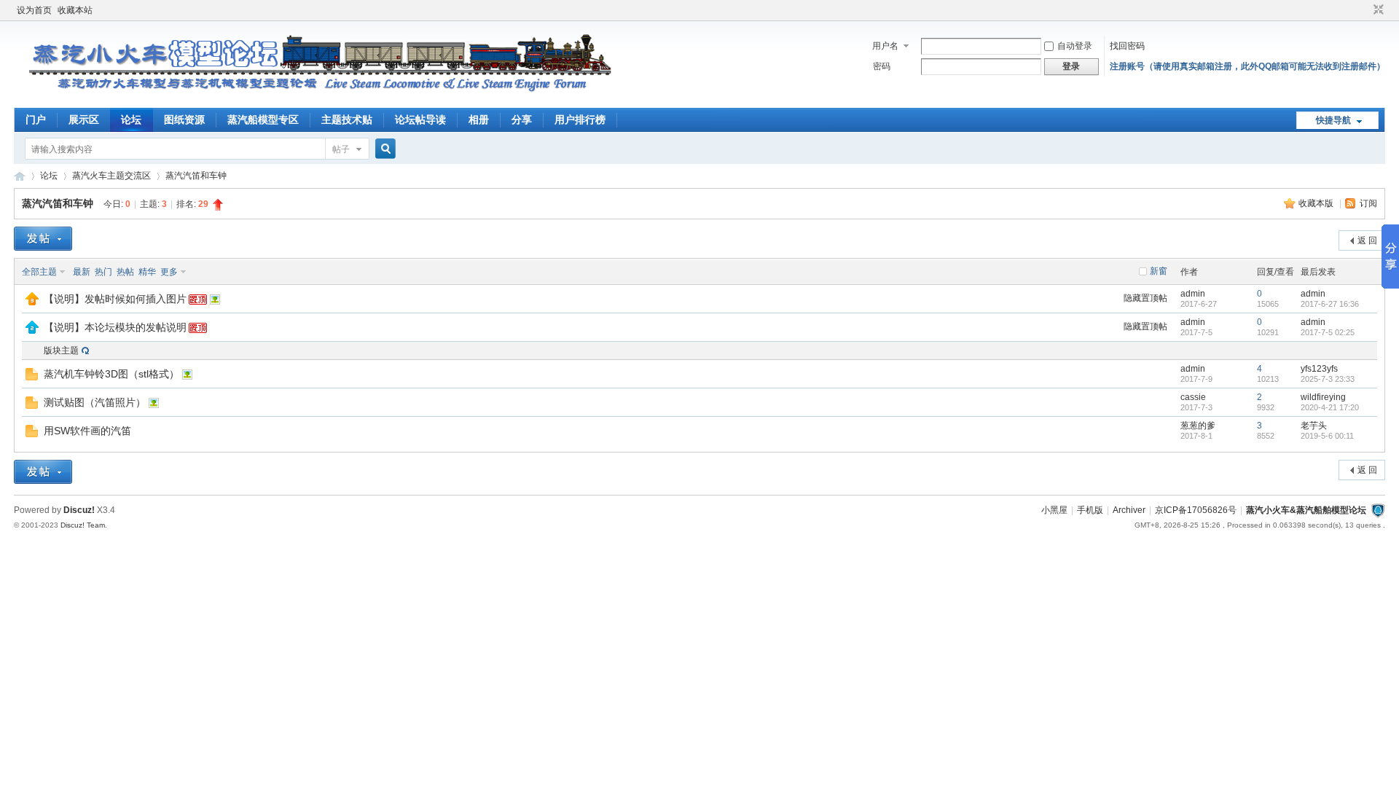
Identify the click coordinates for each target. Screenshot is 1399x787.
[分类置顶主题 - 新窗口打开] (32, 331)
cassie (1193, 397)
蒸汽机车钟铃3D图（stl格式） (111, 374)
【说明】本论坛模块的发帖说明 (115, 327)
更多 (169, 272)
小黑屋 (1054, 510)
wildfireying (1323, 397)
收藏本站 (75, 10)
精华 (147, 272)
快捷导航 (1333, 120)
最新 (81, 272)
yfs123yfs (1319, 369)
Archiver (1129, 510)
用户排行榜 (580, 119)
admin (1192, 294)
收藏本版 (1317, 203)
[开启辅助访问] (1364, 10)
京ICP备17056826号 (1196, 510)
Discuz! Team (82, 525)
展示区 (83, 119)
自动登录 (1074, 46)
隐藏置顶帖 (1145, 298)
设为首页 (34, 10)
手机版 (1090, 510)
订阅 (1368, 203)
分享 (522, 119)
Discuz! (79, 510)
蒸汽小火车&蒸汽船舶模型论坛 (1306, 510)
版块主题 (61, 350)
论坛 (131, 119)
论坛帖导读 (420, 119)
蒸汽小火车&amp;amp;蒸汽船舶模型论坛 (20, 176)
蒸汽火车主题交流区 (111, 176)
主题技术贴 (346, 119)
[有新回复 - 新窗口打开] (32, 377)
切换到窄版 (1376, 10)
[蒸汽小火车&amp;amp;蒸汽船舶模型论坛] (313, 99)
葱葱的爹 (1197, 425)
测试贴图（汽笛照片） (95, 402)
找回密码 (1127, 46)
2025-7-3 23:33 (1328, 379)
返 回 (1367, 240)
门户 (36, 119)
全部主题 (39, 272)
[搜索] (383, 149)
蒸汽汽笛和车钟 (196, 176)
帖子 (341, 149)
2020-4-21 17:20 (1330, 407)
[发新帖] (43, 239)
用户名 (885, 46)
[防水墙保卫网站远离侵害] (1378, 510)
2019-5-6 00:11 (1327, 435)
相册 (479, 119)
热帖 (125, 272)
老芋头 (1314, 425)
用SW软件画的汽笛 (87, 430)
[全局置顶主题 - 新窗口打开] (32, 302)
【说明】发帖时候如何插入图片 (115, 299)
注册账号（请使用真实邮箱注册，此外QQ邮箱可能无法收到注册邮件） (1247, 66)
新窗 (1158, 271)
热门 (103, 272)
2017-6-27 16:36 (1330, 303)
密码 (881, 66)
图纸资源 (184, 119)
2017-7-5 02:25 (1328, 332)
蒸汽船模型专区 (263, 119)
